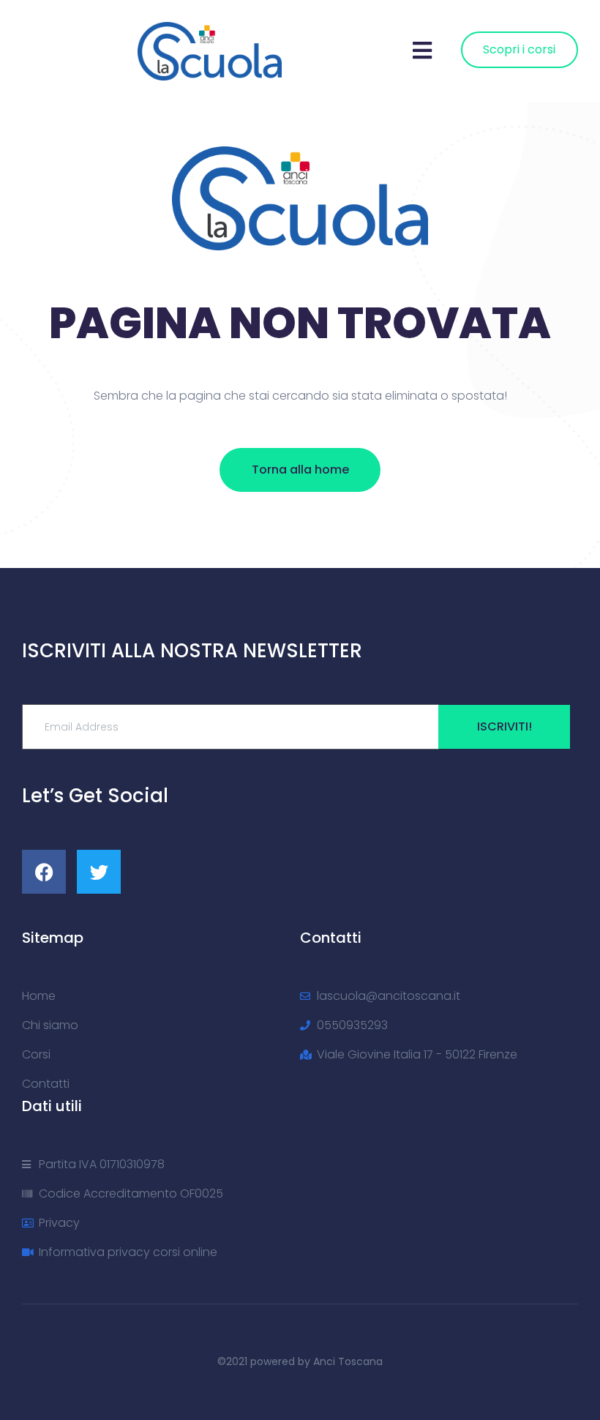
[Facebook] (44, 872)
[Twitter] (99, 872)
